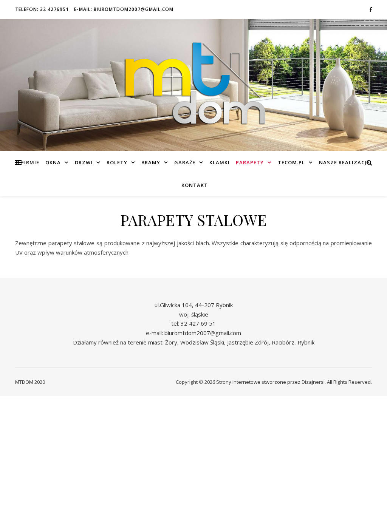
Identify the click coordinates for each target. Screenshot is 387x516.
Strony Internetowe (238, 382)
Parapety (250, 162)
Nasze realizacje (344, 162)
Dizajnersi (313, 382)
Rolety (117, 162)
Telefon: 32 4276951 (42, 9)
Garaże (184, 162)
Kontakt (194, 185)
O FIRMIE (27, 162)
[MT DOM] (193, 85)
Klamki (219, 162)
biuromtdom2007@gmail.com (202, 333)
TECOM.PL (291, 162)
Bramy (150, 162)
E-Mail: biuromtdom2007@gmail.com (123, 9)
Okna (53, 162)
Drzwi (84, 162)
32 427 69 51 (198, 323)
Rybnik (305, 342)
